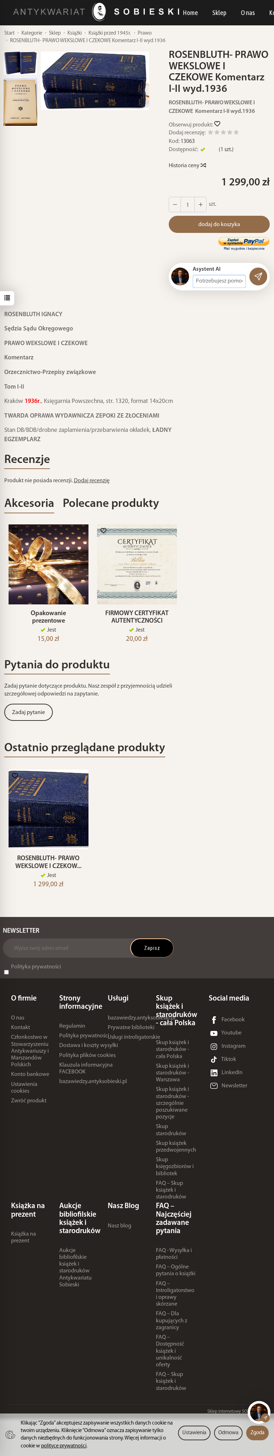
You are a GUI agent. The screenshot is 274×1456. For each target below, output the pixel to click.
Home (190, 12)
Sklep (219, 12)
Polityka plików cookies (87, 1055)
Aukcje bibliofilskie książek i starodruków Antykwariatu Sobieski (75, 1268)
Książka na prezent (23, 1237)
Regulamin (72, 1026)
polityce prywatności (63, 1446)
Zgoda (257, 1433)
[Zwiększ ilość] (175, 204)
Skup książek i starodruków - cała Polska (172, 1049)
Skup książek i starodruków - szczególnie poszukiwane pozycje (172, 1103)
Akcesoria (29, 504)
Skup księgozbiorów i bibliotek (175, 1166)
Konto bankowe (30, 1074)
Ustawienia (194, 1433)
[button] (95, 81)
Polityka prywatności (36, 967)
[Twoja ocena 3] (223, 133)
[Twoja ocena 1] (210, 133)
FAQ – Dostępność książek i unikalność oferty (170, 1351)
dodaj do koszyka (219, 225)
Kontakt (20, 1028)
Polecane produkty (111, 504)
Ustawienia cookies (24, 1088)
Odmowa (228, 1433)
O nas (248, 12)
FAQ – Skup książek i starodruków (171, 1190)
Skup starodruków (171, 1130)
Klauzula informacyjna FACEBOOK (86, 1068)
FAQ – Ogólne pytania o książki (176, 1270)
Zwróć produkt (28, 1101)
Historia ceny (185, 166)
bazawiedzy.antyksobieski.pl (93, 1081)
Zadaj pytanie (28, 712)
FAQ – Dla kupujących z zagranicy (171, 1320)
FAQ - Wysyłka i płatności (174, 1254)
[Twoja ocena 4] (230, 133)
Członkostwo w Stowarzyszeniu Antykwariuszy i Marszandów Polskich (30, 1051)
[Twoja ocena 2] (217, 133)
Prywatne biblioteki (131, 1028)
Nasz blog (119, 1226)
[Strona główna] (98, 12)
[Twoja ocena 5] (236, 133)
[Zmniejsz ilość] (200, 204)
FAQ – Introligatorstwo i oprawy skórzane (175, 1294)
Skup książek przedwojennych (176, 1147)
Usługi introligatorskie (134, 1037)
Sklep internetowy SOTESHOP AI (237, 1411)
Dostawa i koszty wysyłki (88, 1045)
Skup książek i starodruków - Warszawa (172, 1073)
